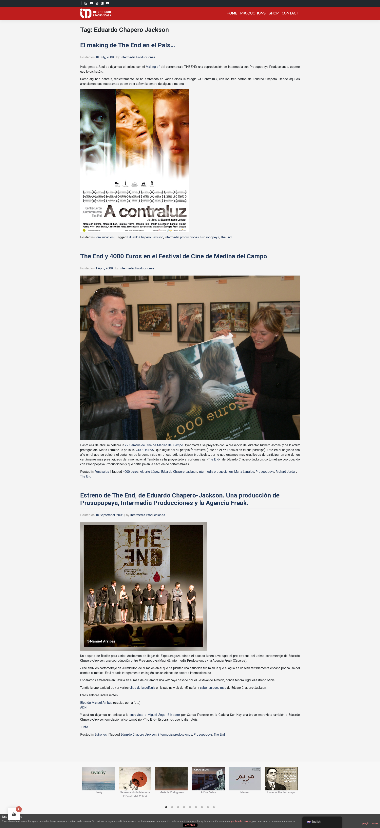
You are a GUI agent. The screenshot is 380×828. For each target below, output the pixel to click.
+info (84, 727)
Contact (290, 13)
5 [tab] (190, 807)
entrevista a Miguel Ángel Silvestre (154, 715)
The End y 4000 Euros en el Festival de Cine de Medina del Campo (173, 256)
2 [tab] (172, 807)
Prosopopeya (209, 237)
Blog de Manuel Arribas (96, 703)
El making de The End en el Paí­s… (127, 45)
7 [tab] (202, 807)
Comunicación (104, 237)
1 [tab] (166, 807)
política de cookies (241, 821)
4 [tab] (184, 807)
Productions (253, 13)
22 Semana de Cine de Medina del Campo (154, 445)
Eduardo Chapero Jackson (145, 237)
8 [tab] (208, 807)
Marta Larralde (244, 472)
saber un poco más (213, 688)
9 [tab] (214, 807)
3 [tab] (178, 807)
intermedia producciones (182, 237)
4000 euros (145, 450)
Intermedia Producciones (138, 57)
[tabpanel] (98, 784)
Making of (153, 67)
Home (232, 13)
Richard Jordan (286, 472)
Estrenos (100, 734)
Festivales (101, 472)
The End (226, 237)
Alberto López (150, 472)
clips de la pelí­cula (142, 688)
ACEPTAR (190, 825)
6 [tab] (196, 807)
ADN (83, 707)
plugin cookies (370, 823)
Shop (274, 13)
